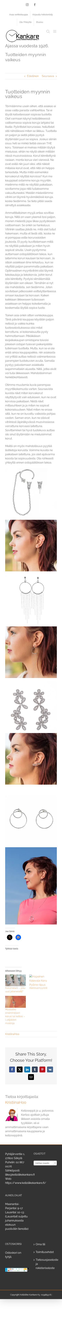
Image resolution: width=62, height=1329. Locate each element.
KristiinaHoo (12, 1034)
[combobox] (45, 1163)
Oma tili (40, 1244)
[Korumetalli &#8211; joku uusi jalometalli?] (15, 980)
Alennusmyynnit (38, 988)
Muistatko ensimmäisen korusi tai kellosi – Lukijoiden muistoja (15, 1016)
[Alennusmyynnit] (39, 980)
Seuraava (48, 76)
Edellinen (33, 76)
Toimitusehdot (45, 1252)
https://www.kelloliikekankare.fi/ (25, 1183)
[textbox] (45, 1163)
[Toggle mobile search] (48, 31)
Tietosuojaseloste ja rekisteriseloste (45, 1264)
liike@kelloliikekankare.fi (20, 1174)
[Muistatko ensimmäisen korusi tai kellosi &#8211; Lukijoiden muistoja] (15, 1002)
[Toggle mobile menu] (55, 31)
